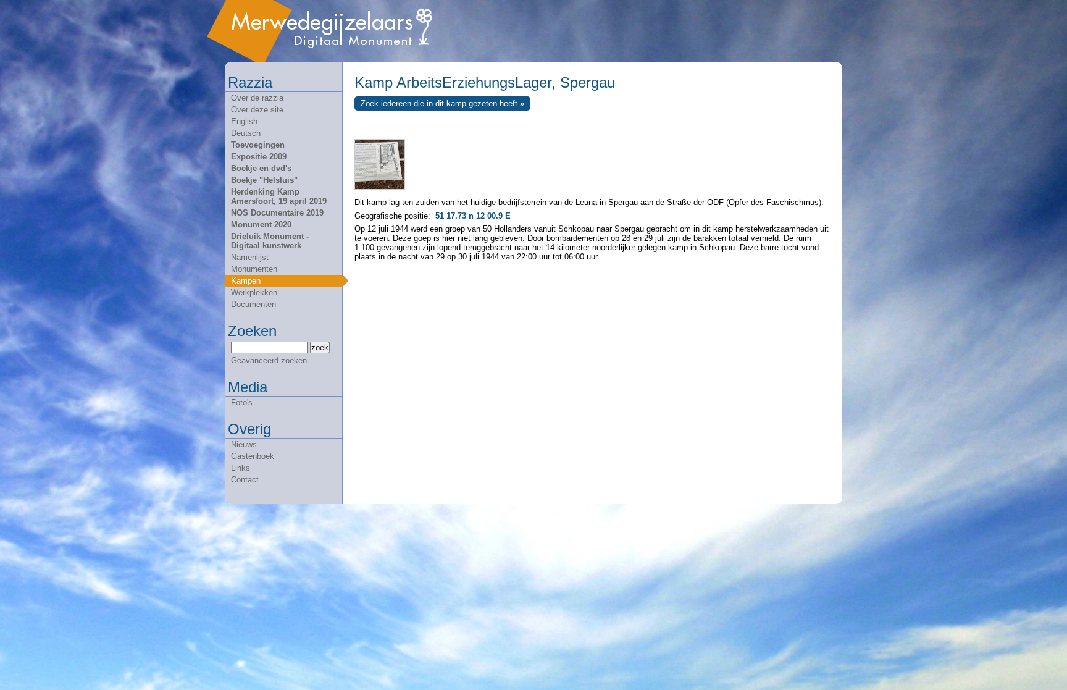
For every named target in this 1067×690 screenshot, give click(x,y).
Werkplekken (254, 292)
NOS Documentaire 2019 (277, 212)
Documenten (253, 304)
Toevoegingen (258, 144)
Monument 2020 (261, 224)
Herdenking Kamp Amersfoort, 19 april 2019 (279, 196)
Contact (245, 479)
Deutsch (246, 133)
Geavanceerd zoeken (269, 360)
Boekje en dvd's (261, 168)
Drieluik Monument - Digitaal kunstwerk (270, 241)
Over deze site (257, 109)
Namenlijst (250, 257)
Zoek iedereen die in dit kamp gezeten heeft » (442, 103)
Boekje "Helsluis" (264, 180)
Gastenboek (252, 456)
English (244, 121)
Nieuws (244, 444)
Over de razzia (257, 98)
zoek (319, 347)
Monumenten (254, 269)
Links (240, 468)
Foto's (242, 402)
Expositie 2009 (259, 156)
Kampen (246, 280)
